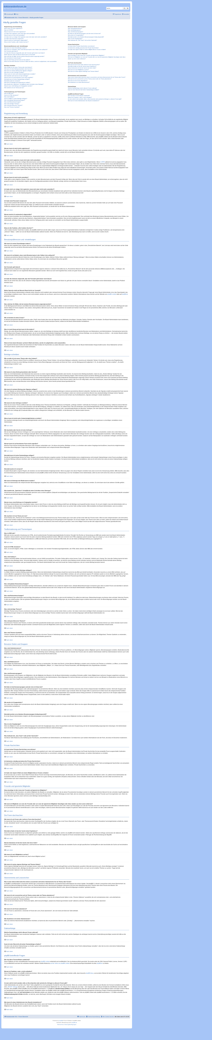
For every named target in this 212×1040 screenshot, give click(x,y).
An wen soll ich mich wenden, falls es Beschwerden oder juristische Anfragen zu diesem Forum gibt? (95, 99)
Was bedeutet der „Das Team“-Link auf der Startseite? (82, 40)
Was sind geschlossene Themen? (13, 105)
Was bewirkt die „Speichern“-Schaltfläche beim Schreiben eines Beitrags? (24, 84)
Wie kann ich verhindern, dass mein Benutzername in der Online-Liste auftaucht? (25, 49)
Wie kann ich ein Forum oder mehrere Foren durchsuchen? (84, 64)
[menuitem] (16, 14)
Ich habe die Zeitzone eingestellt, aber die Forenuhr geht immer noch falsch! (24, 53)
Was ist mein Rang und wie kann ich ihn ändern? (17, 59)
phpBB (61, 1020)
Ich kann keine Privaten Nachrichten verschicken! (81, 46)
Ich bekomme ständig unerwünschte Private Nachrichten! (83, 48)
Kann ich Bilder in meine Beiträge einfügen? (15, 98)
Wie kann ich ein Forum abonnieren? (77, 80)
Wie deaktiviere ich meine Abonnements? (79, 82)
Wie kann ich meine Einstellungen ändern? (15, 48)
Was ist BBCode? (9, 93)
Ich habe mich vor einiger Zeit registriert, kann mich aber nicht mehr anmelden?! (25, 37)
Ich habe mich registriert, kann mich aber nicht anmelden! (19, 33)
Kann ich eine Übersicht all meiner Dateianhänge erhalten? (83, 89)
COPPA (102, 162)
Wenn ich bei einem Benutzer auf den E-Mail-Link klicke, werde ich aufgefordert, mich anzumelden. (30, 61)
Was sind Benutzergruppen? (75, 31)
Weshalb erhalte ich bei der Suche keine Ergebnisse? (82, 66)
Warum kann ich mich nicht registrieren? (15, 31)
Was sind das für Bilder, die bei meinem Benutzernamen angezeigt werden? (24, 56)
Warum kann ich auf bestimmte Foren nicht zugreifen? (18, 77)
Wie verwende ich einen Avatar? (12, 58)
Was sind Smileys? (9, 96)
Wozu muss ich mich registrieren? (13, 28)
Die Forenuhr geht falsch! (11, 51)
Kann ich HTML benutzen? (11, 95)
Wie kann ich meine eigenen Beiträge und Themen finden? (83, 71)
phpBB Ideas (90, 973)
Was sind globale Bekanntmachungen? (14, 100)
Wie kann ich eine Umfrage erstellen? (14, 72)
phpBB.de (125, 294)
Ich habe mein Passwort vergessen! (14, 38)
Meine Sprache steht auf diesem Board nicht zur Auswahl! (19, 54)
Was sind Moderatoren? (74, 30)
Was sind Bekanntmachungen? (12, 102)
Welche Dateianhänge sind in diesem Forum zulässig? (82, 88)
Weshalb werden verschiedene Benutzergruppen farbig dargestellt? (86, 37)
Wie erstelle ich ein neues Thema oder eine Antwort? (18, 67)
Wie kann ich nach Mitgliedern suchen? (78, 69)
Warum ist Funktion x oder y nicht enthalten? (80, 97)
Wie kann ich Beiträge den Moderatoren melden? (17, 82)
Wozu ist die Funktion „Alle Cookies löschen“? (16, 42)
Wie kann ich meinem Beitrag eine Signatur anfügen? (18, 70)
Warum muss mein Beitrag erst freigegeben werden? (18, 86)
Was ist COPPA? (8, 30)
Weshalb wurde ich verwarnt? (12, 80)
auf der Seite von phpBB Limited (60, 963)
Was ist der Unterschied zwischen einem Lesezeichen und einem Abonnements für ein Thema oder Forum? (96, 77)
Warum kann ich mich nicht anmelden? (14, 35)
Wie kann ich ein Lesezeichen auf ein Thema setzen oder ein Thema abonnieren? (89, 79)
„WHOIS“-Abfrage (12, 987)
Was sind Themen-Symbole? (12, 107)
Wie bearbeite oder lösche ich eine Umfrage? (16, 75)
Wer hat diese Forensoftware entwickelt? (79, 95)
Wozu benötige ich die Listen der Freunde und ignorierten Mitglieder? (86, 55)
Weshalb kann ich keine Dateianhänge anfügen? (17, 79)
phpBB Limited (111, 294)
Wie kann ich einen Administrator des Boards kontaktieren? (83, 100)
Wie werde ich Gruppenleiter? (76, 35)
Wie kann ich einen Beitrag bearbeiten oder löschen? (18, 69)
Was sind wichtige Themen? (11, 103)
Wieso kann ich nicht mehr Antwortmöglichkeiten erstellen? (19, 74)
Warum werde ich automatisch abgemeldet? (16, 40)
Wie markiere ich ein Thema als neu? (14, 87)
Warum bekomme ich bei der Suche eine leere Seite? (82, 68)
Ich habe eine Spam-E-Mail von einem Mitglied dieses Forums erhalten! (87, 49)
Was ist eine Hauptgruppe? (75, 38)
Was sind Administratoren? (75, 28)
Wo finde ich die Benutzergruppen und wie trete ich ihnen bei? (84, 33)
